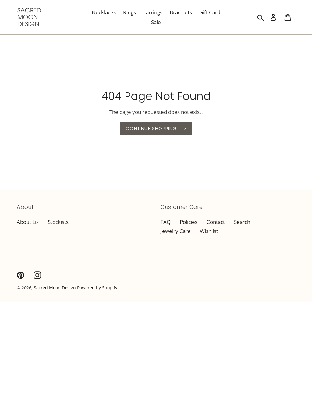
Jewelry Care (176, 230)
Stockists (58, 221)
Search (242, 221)
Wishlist (209, 230)
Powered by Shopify (97, 288)
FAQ (166, 221)
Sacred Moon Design (55, 288)
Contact (216, 221)
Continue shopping (151, 128)
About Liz (28, 221)
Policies (188, 221)
